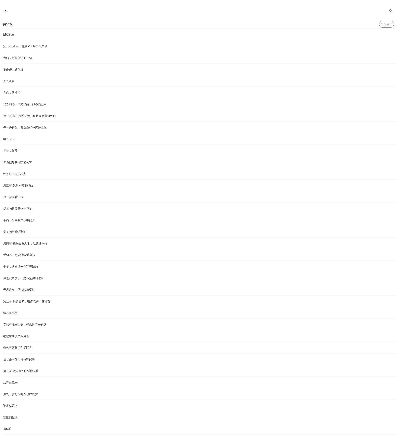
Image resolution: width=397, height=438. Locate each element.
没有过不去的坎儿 (14, 173)
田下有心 (9, 139)
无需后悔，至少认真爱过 (19, 289)
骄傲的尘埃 (10, 417)
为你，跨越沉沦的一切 (17, 57)
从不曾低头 (10, 382)
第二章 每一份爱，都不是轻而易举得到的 (29, 115)
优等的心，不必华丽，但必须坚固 (25, 104)
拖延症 (7, 429)
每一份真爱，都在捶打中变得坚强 (25, 127)
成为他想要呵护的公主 (17, 162)
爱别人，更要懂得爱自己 (19, 255)
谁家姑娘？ (10, 405)
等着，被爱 (10, 150)
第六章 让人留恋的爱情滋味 (21, 371)
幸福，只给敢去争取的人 (19, 220)
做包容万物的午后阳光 (17, 347)
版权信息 (9, 34)
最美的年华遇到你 (14, 231)
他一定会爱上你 (13, 197)
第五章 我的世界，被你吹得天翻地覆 (26, 301)
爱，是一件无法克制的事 (19, 359)
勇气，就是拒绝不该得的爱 (20, 394)
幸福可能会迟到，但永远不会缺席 (25, 324)
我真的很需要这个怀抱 (17, 208)
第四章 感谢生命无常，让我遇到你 (25, 243)
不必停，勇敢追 (13, 69)
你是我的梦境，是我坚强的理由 (23, 278)
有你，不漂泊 (11, 92)
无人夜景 (9, 81)
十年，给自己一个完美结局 (20, 266)
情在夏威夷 (10, 313)
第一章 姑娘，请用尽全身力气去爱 (25, 46)
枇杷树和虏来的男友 (16, 336)
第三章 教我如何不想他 (18, 185)
